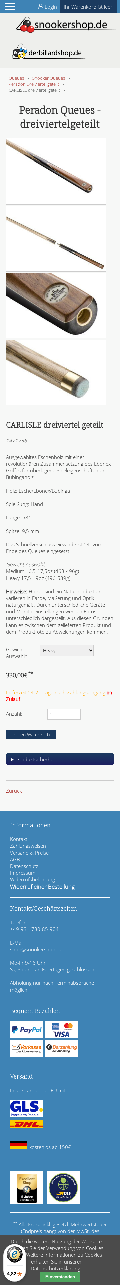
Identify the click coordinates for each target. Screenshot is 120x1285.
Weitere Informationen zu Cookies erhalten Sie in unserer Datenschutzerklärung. (64, 1261)
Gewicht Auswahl (16, 652)
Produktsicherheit (36, 759)
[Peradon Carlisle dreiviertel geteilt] (56, 202)
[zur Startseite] (66, 31)
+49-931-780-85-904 (34, 929)
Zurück (14, 790)
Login (51, 6)
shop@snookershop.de (36, 949)
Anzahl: (14, 713)
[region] (60, 761)
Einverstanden (60, 1276)
